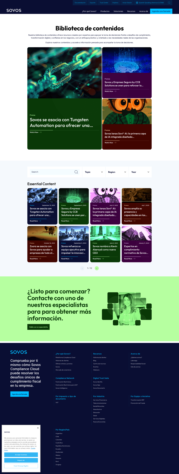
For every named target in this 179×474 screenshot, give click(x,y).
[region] (21, 448)
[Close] (38, 428)
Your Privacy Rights (21, 466)
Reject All (21, 460)
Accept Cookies (21, 455)
